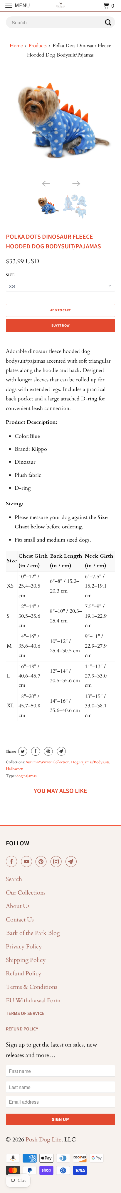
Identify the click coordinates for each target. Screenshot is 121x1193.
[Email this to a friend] (61, 751)
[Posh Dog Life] (60, 5)
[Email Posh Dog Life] (72, 862)
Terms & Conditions (31, 987)
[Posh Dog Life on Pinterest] (42, 862)
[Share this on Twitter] (22, 751)
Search (14, 879)
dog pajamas (26, 776)
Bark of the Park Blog (33, 933)
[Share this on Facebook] (35, 751)
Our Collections (26, 893)
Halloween (14, 769)
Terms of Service (25, 1013)
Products (37, 45)
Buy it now (60, 325)
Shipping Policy (26, 960)
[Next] (75, 183)
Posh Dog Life (43, 1139)
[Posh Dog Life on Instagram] (57, 862)
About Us (18, 906)
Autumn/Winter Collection (47, 762)
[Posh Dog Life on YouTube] (27, 862)
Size (10, 275)
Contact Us (20, 920)
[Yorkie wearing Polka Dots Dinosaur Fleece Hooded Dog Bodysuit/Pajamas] (60, 124)
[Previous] (45, 183)
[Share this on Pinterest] (48, 751)
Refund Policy (23, 973)
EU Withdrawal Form (33, 1000)
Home (16, 45)
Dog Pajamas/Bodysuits (90, 762)
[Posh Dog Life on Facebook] (12, 862)
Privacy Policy (24, 946)
